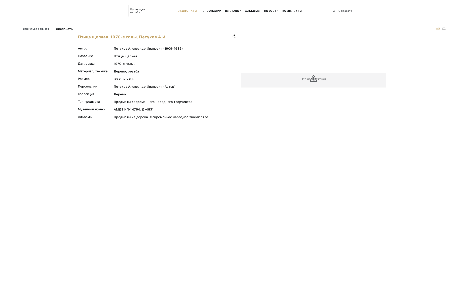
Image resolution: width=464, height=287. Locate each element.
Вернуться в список (35, 28)
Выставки (233, 10)
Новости (271, 10)
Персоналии (210, 10)
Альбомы (252, 10)
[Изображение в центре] (444, 28)
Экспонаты (187, 10)
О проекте (345, 10)
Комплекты (292, 10)
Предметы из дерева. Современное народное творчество (161, 117)
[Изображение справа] (438, 28)
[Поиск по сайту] (334, 11)
